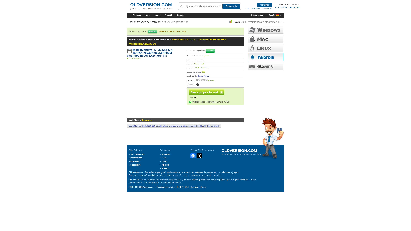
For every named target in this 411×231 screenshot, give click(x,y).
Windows (137, 15)
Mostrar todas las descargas (172, 31)
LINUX (265, 48)
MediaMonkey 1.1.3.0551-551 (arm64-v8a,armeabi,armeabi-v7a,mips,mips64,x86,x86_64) (150, 52)
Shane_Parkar (203, 76)
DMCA (180, 187)
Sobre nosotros (137, 154)
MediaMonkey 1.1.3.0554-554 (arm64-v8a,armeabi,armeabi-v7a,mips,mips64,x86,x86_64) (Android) (174, 126)
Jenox (203, 187)
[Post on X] (197, 84)
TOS (187, 187)
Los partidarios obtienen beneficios (259, 8)
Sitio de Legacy (258, 15)
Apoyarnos (264, 5)
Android (168, 15)
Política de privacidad (165, 187)
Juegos (180, 15)
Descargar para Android (204, 92)
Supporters (135, 165)
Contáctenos (136, 158)
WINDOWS (265, 30)
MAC (265, 39)
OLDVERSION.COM (151, 4)
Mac (148, 15)
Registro (294, 7)
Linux (157, 15)
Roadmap (134, 161)
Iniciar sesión (281, 7)
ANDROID (265, 57)
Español (272, 15)
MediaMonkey (162, 39)
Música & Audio (146, 39)
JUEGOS (265, 66)
